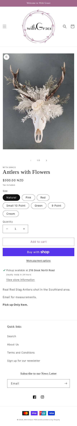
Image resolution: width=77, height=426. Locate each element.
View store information (20, 279)
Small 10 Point (15, 205)
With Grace (28, 420)
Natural (11, 197)
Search (11, 336)
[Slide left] (31, 160)
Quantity (8, 221)
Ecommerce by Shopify (50, 420)
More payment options (39, 260)
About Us (13, 344)
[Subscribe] (66, 383)
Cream (10, 213)
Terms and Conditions (21, 352)
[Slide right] (46, 160)
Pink (28, 197)
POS (35, 420)
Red (43, 197)
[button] (4, 26)
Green (39, 205)
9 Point (56, 205)
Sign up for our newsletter (23, 360)
